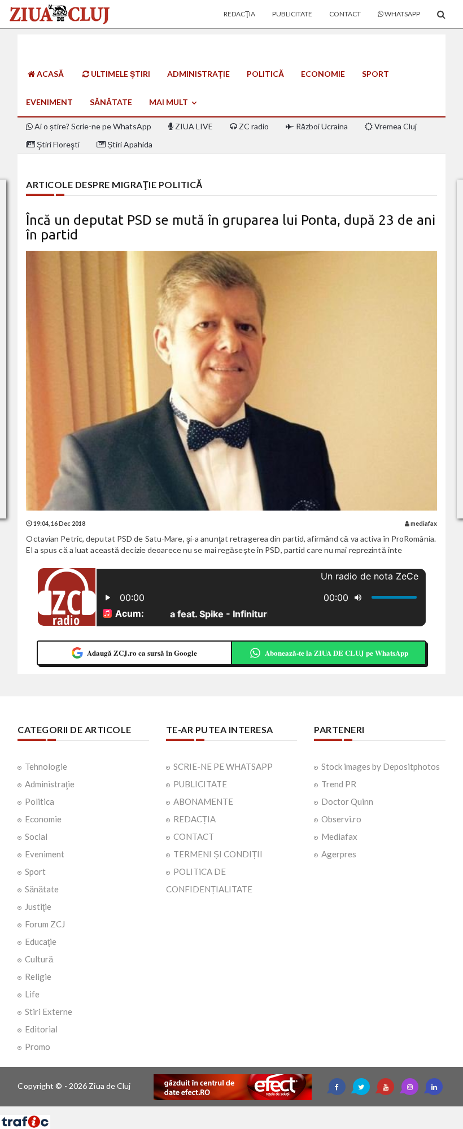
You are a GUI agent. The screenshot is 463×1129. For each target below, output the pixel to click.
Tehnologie (46, 766)
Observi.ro (341, 819)
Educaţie (40, 941)
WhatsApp (401, 14)
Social (36, 836)
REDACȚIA (194, 819)
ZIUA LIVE (193, 126)
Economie (323, 74)
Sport (375, 74)
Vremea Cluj (395, 126)
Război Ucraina (321, 126)
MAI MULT (169, 102)
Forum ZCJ (45, 924)
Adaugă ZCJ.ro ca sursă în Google (142, 652)
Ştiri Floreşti (57, 144)
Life (32, 994)
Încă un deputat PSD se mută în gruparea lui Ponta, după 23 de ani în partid (230, 227)
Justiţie (38, 906)
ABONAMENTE (203, 801)
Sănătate (111, 102)
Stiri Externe (48, 1011)
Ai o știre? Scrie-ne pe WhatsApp (92, 126)
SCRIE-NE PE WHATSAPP (223, 766)
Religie (38, 976)
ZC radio (253, 126)
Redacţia (239, 14)
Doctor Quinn (347, 801)
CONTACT (193, 836)
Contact (345, 14)
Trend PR (338, 784)
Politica (39, 801)
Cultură (39, 959)
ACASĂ (49, 74)
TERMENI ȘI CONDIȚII (218, 854)
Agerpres (338, 854)
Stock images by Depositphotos (380, 766)
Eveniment (49, 102)
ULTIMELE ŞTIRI (119, 74)
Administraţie (198, 74)
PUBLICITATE (200, 784)
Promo (37, 1046)
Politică (265, 74)
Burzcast (223, 1110)
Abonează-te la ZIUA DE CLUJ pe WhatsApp (336, 652)
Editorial (41, 1029)
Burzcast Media (272, 1110)
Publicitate (292, 14)
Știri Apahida (129, 144)
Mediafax (339, 836)
